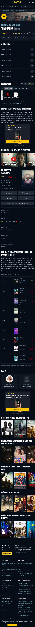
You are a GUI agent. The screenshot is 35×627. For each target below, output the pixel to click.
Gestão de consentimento (21, 552)
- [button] (6, 49)
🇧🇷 (30, 83)
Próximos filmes (6, 598)
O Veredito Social (6, 603)
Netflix (3, 583)
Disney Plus (5, 589)
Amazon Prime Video (7, 585)
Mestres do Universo (7, 575)
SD (27, 88)
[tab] (17, 49)
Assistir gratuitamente (21, 38)
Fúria (19, 571)
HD (23, 88)
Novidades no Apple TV (24, 589)
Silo (19, 567)
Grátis (15, 88)
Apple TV (4, 587)
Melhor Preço (8, 88)
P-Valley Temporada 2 (23, 615)
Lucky (19, 569)
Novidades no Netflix (23, 583)
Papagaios (4, 605)
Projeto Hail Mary (6, 567)
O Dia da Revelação (7, 573)
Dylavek (4, 610)
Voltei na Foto (5, 608)
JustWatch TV (5, 592)
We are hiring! (7, 553)
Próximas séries (22, 598)
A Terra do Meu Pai (7, 601)
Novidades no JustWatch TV (25, 593)
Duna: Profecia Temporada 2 (25, 601)
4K (20, 88)
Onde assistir (7, 38)
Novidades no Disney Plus (24, 591)
